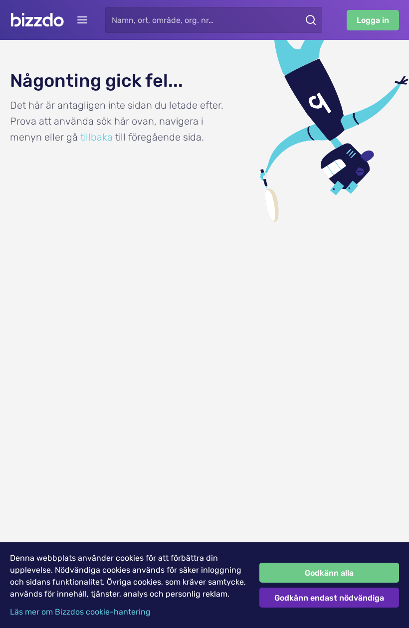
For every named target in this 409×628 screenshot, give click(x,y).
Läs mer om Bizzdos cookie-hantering (80, 612)
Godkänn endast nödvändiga (329, 598)
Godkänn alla (329, 573)
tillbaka (96, 137)
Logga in (373, 20)
